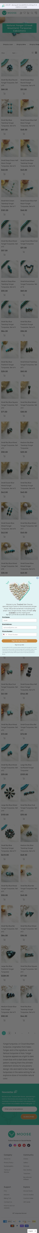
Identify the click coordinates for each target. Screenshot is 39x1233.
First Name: (6, 617)
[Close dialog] (37, 578)
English (30, 1231)
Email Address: (7, 624)
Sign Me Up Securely (19, 641)
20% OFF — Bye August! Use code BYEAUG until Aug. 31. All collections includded (21, 6)
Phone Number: (7, 631)
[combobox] (32, 1231)
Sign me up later (19, 644)
